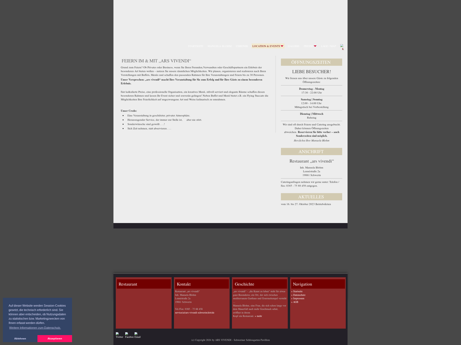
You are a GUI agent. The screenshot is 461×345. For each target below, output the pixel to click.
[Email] (139, 335)
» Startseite (297, 291)
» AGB (294, 302)
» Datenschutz (298, 295)
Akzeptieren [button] (55, 338)
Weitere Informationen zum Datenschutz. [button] (35, 327)
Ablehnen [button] (20, 338)
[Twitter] (120, 335)
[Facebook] (129, 335)
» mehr (258, 316)
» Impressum (297, 298)
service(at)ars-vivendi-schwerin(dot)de (194, 312)
